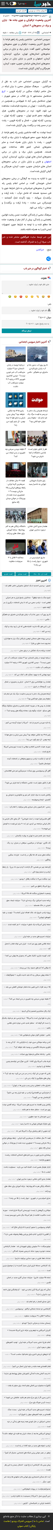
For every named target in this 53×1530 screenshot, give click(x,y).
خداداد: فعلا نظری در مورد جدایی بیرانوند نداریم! (32, 1258)
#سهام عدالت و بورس (37, 10)
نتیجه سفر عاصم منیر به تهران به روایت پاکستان (32, 835)
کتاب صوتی (22, 1526)
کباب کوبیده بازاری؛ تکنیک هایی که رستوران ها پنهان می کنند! (27, 955)
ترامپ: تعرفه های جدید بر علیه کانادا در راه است (32, 1445)
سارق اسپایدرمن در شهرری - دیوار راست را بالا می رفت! (37, 561)
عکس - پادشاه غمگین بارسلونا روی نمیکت (35, 1054)
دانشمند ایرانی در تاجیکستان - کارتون (36, 1503)
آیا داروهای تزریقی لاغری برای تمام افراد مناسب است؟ (30, 1354)
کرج (4, 91)
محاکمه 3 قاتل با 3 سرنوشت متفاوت (15, 559)
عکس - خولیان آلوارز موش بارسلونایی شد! (35, 1035)
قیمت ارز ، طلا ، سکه (40, 574)
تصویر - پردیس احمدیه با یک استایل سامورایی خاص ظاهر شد (27, 585)
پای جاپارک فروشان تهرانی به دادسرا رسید (37, 482)
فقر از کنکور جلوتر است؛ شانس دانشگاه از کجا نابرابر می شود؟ (37, 453)
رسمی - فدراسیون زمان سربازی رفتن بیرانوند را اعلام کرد (30, 806)
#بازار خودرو (21, 10)
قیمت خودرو (8, 574)
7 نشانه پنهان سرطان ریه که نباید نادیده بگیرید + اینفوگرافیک (28, 975)
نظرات (44, 278)
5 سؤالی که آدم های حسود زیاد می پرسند (34, 967)
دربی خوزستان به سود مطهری (39, 1116)
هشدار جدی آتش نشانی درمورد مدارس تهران (37, 528)
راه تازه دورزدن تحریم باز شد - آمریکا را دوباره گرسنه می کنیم (28, 722)
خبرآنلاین (40, 249)
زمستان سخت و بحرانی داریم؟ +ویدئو (36, 1323)
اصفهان (47, 162)
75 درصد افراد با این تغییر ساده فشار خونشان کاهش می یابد (28, 987)
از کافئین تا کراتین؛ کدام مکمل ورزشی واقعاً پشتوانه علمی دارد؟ (27, 1234)
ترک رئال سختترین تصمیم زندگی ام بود (35, 1011)
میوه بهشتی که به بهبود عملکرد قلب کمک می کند (32, 674)
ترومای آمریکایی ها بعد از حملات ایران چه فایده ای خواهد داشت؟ (26, 1433)
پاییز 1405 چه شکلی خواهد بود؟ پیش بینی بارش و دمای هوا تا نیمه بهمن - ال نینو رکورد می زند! (15, 418)
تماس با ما (39, 1521)
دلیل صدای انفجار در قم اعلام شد (38, 1301)
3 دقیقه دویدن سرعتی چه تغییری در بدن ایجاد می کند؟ (15, 453)
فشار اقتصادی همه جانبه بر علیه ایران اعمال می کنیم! (31, 1366)
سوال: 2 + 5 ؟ (44, 317)
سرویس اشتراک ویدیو (22, 1521)
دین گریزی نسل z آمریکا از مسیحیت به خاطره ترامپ (30, 1496)
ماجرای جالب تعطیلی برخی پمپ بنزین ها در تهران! (31, 1085)
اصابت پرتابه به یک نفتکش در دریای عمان (34, 650)
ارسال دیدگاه (26, 330)
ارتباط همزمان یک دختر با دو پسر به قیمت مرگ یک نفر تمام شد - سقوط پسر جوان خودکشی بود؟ (37, 416)
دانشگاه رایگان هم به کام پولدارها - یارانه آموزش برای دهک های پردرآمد (16, 530)
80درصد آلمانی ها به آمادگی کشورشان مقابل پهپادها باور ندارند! (27, 1373)
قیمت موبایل (22, 574)
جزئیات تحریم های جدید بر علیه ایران (36, 936)
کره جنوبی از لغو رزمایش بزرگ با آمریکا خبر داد (33, 1131)
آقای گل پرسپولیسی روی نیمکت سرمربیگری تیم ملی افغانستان (27, 770)
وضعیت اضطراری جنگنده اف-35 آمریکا (36, 893)
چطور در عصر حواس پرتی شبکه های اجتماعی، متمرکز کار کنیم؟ (27, 1452)
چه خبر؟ (21, 3)
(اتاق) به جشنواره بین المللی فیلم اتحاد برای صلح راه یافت (29, 1385)
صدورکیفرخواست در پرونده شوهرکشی (36, 1489)
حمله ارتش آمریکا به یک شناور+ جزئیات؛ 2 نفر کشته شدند (29, 924)
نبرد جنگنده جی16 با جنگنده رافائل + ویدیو (35, 879)
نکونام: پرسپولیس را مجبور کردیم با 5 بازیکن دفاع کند (30, 1227)
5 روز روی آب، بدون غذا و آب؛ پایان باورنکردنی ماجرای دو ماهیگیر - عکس (37, 368)
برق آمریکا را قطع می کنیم (40, 886)
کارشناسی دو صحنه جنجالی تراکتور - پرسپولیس (32, 1308)
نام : (49, 304)
